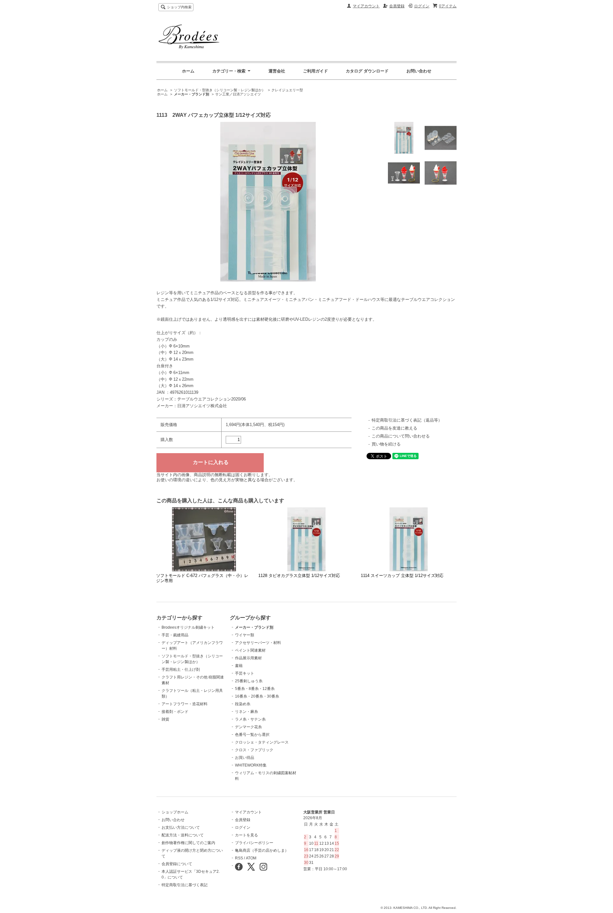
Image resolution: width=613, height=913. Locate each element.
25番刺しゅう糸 (248, 681)
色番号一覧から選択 (252, 734)
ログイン (421, 6)
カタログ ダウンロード (367, 71)
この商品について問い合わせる (401, 436)
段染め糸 (242, 704)
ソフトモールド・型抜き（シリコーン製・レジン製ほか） (219, 90)
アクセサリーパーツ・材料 (258, 642)
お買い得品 (244, 757)
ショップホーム (175, 812)
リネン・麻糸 (246, 711)
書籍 (239, 665)
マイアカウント (366, 6)
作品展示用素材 (248, 658)
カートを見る (246, 835)
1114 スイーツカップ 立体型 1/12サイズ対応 (402, 575)
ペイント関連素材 (250, 650)
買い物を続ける (386, 444)
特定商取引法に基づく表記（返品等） (407, 420)
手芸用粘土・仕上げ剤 (181, 669)
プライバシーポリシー (254, 843)
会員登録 (397, 6)
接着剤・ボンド (175, 711)
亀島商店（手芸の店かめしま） (262, 850)
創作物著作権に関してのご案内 (188, 843)
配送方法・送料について (183, 835)
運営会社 (277, 71)
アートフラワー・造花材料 (185, 704)
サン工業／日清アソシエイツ (238, 94)
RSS (239, 858)
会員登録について (177, 864)
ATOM (251, 858)
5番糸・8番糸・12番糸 (255, 688)
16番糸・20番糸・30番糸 (257, 696)
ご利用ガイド (315, 71)
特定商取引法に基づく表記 (185, 885)
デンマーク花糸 (248, 727)
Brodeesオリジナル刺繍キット (188, 627)
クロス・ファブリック (254, 750)
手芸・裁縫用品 (175, 635)
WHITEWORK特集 (251, 765)
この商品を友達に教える (394, 428)
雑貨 (165, 719)
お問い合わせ (418, 71)
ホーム (188, 71)
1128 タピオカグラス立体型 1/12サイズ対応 (299, 575)
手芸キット (244, 673)
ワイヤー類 (244, 635)
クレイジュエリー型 (287, 90)
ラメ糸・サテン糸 (250, 719)
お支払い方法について (181, 827)
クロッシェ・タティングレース (262, 742)
